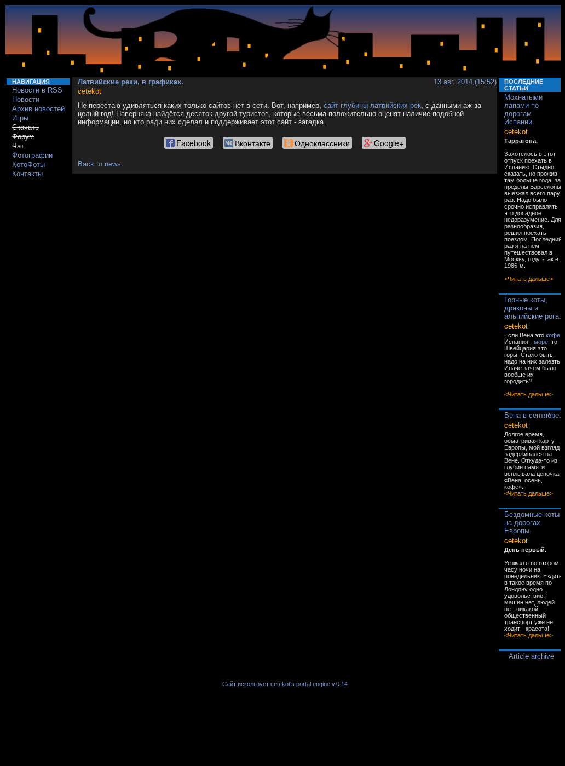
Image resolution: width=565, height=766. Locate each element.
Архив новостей (38, 109)
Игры (20, 118)
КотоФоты (28, 164)
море (541, 341)
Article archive (531, 656)
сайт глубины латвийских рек (372, 105)
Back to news (99, 164)
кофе (553, 335)
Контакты (27, 174)
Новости (25, 99)
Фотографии (32, 155)
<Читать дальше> (528, 278)
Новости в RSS (37, 90)
